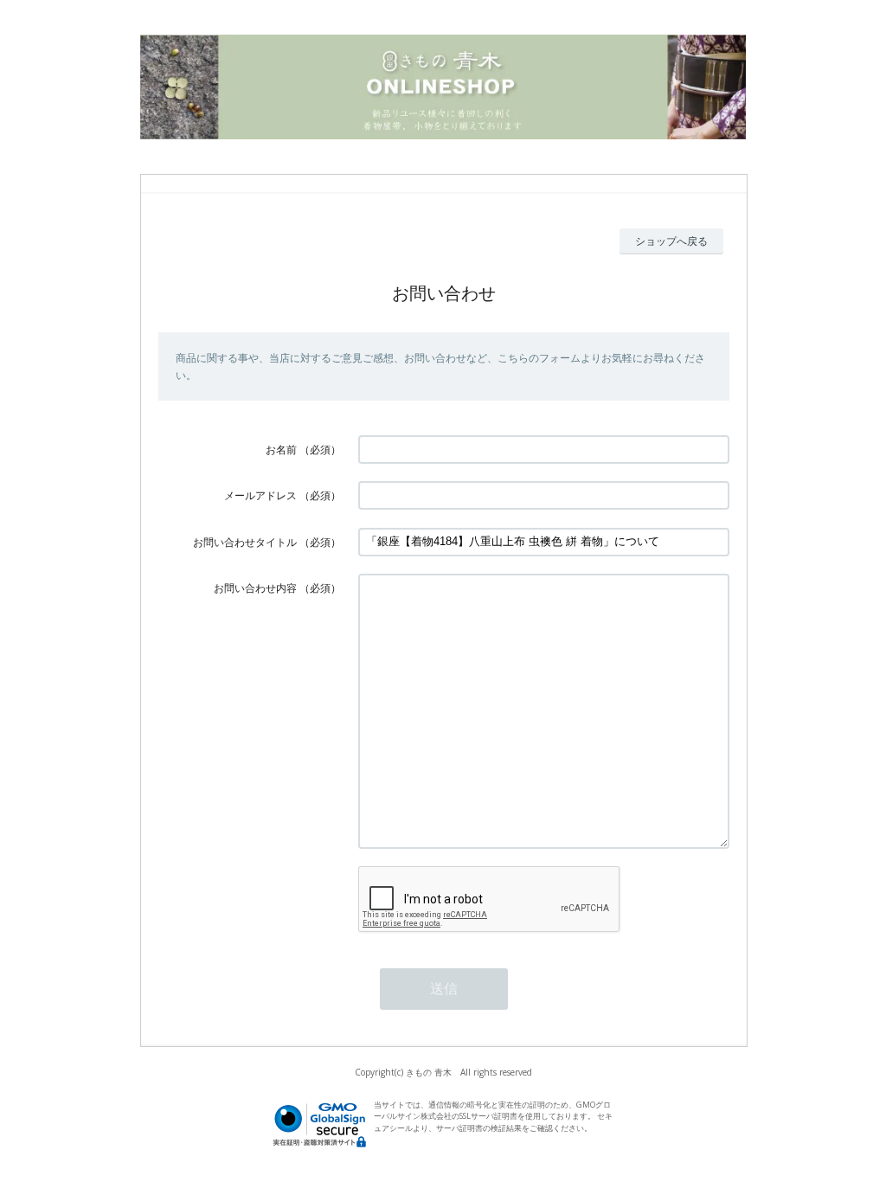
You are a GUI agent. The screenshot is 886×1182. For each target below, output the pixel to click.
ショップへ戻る (671, 241)
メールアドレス (260, 495)
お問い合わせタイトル (245, 542)
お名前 (281, 449)
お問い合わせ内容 (255, 588)
